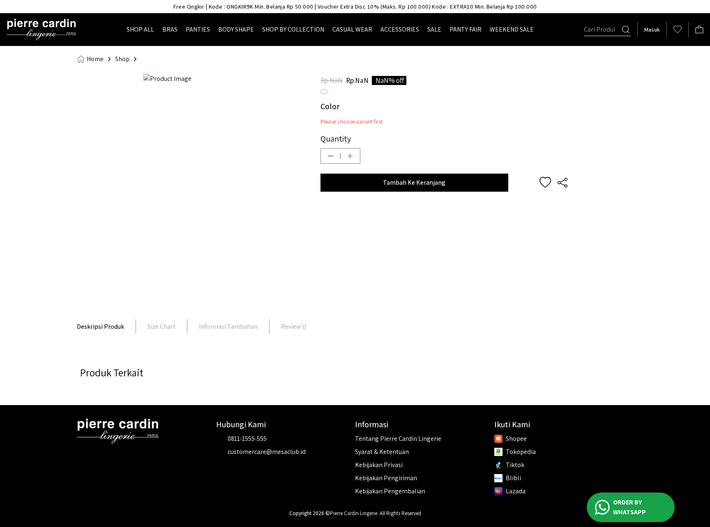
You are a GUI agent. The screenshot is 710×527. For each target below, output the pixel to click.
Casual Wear (352, 29)
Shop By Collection (293, 29)
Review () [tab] (293, 326)
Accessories (399, 29)
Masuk (652, 29)
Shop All (140, 29)
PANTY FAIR (466, 29)
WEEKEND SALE (512, 29)
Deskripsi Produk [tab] (100, 326)
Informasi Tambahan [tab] (228, 326)
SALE (434, 29)
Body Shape (236, 29)
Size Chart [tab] (161, 326)
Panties (198, 29)
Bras (170, 29)
